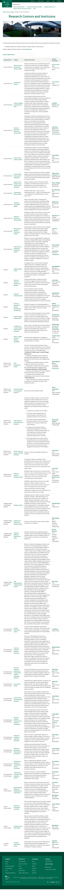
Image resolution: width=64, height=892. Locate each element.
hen (54, 228)
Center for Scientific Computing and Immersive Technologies (17, 721)
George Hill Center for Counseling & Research (18, 390)
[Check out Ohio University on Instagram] (49, 882)
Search (59, 1)
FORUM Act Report (41, 877)
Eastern (33, 866)
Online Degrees (8, 868)
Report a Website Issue (24, 873)
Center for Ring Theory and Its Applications (17, 175)
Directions (49, 867)
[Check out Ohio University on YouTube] (53, 882)
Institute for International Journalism (17, 807)
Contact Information (55, 60)
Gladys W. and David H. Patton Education (7, 364)
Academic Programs (9, 866)
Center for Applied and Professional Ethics (18, 104)
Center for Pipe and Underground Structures (18, 699)
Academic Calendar (23, 864)
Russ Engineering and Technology (8, 630)
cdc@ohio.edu (55, 368)
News (20, 866)
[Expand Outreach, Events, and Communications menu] (32, 8)
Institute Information (29, 60)
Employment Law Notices (32, 877)
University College (6, 844)
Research (16, 4)
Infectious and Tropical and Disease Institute (18, 522)
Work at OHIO (22, 870)
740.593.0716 (55, 254)
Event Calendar (22, 861)
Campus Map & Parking (10, 873)
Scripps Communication (7, 790)
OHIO (4, 12)
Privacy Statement (34, 878)
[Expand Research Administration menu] (25, 7)
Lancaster (34, 868)
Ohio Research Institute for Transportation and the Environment (17, 765)
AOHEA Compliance (23, 877)
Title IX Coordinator (49, 878)
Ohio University (10, 881)
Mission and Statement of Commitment (51, 877)
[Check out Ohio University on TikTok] (57, 882)
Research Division (10, 12)
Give (53, 1)
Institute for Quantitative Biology (17, 204)
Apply (48, 1)
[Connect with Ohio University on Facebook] (47, 882)
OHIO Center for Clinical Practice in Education (18, 422)
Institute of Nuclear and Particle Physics (18, 218)
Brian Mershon (28, 49)
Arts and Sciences (8, 67)
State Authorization (41, 878)
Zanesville (34, 873)
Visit (6, 870)
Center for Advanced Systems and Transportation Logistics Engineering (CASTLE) (17, 673)
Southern (34, 870)
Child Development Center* (17, 364)
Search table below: (9, 54)
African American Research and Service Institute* (18, 67)
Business (6, 270)
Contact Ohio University (50, 869)
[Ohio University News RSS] (59, 882)
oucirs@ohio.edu (56, 134)
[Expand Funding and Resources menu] (55, 7)
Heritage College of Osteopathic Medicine (8, 505)
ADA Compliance (16, 877)
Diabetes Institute (18, 505)
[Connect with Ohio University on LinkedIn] (51, 882)
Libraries (20, 868)
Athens (33, 861)
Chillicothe (34, 864)
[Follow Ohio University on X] (55, 882)
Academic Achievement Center (17, 844)
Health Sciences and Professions (8, 475)
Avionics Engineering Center (17, 629)
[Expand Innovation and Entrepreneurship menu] (42, 7)
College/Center (7, 60)
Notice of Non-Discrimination (25, 878)
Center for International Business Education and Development (17, 307)
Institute (16, 60)
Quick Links (40, 1)
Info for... (33, 1)
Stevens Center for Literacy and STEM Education (18, 452)
